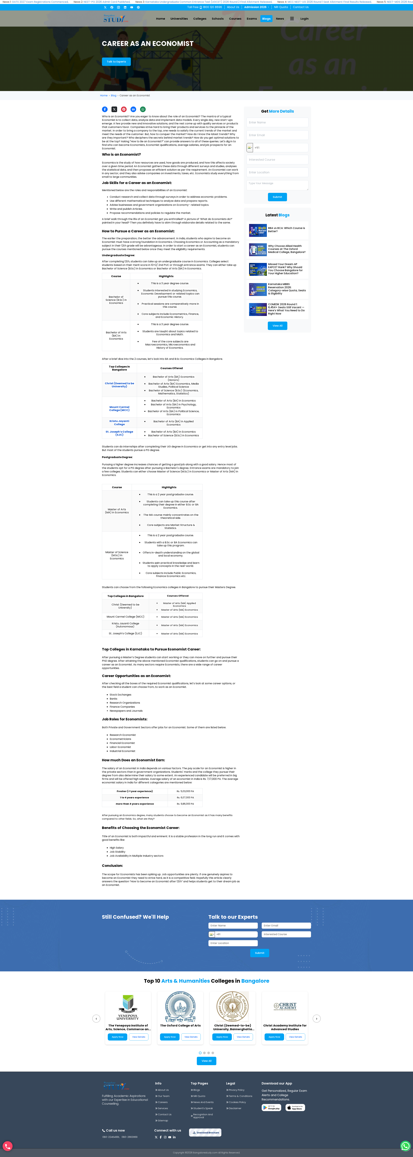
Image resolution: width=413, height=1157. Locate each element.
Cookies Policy (237, 1102)
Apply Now (117, 1036)
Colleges (199, 19)
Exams (252, 19)
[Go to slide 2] (204, 1053)
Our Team (164, 1096)
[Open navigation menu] (292, 18)
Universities (179, 19)
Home (160, 19)
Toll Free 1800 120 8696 (204, 7)
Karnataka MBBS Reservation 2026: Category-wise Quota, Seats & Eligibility (287, 288)
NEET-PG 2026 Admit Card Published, (107, 2)
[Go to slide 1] (200, 1053)
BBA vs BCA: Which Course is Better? (286, 229)
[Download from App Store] (295, 1107)
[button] (250, 147)
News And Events (203, 1102)
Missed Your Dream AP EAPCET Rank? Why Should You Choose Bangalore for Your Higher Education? (285, 268)
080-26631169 (129, 1137)
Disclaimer (235, 1108)
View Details (138, 1036)
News (280, 19)
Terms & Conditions (240, 1096)
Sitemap (163, 1120)
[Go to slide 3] (208, 1053)
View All (277, 326)
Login (305, 19)
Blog (113, 95)
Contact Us (301, 7)
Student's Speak (203, 1108)
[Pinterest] (138, 7)
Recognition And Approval (203, 1116)
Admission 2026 (256, 7)
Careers (163, 1102)
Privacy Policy (236, 1090)
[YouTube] (131, 7)
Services (163, 1108)
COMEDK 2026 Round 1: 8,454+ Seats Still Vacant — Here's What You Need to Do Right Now (286, 308)
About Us (233, 7)
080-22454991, (111, 1137)
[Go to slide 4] (213, 1053)
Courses (235, 19)
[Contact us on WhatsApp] (405, 1146)
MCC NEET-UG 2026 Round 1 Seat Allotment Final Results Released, (330, 2)
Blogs (266, 19)
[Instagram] (118, 7)
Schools (218, 19)
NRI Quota (281, 7)
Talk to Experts (116, 61)
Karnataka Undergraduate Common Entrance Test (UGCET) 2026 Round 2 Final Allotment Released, (208, 2)
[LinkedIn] (125, 7)
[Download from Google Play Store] (271, 1107)
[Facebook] (112, 7)
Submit (277, 197)
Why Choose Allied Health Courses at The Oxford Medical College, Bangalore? (287, 249)
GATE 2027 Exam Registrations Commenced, (40, 2)
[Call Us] (8, 1146)
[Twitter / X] (105, 7)
